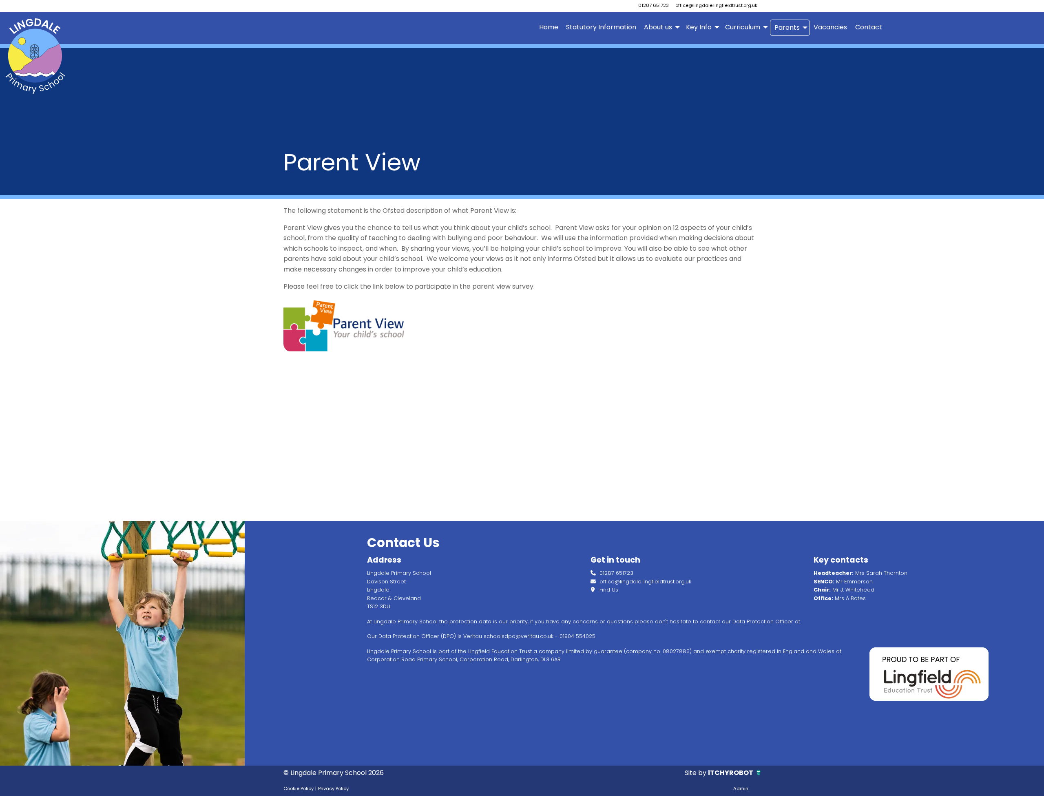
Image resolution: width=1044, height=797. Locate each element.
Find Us (608, 589)
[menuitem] (548, 28)
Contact (868, 27)
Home (548, 27)
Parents (787, 27)
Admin (740, 788)
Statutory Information (601, 27)
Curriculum (742, 27)
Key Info (699, 27)
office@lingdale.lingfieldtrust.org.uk (716, 5)
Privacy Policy (333, 788)
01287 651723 (653, 5)
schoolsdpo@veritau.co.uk (518, 636)
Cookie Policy (298, 788)
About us (658, 27)
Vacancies (830, 27)
